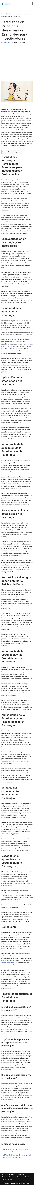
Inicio (3, 14)
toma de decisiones (23, 542)
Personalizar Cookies (23, 1177)
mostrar (19, 152)
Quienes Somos (7, 1179)
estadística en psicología (11, 523)
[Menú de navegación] (30, 3)
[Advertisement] (17, 60)
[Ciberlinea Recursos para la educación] (7, 3)
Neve (7, 1183)
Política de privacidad (8, 1174)
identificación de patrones (18, 815)
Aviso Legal (21, 1174)
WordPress (25, 1183)
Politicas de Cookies (8, 1177)
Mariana (6, 42)
